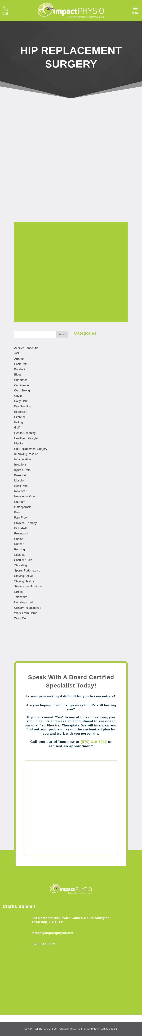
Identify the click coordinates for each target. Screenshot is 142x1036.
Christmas (21, 380)
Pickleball (20, 528)
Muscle (19, 480)
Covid (18, 396)
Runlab (18, 539)
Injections (20, 464)
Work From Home (25, 613)
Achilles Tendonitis (26, 348)
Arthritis (19, 358)
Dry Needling (22, 406)
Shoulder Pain (23, 560)
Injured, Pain (22, 470)
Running (19, 549)
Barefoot (19, 369)
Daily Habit (21, 401)
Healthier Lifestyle (26, 438)
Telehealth (20, 597)
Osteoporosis (23, 507)
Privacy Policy (90, 1029)
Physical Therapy (25, 523)
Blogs (46, 178)
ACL (17, 353)
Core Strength (23, 390)
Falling (18, 422)
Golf (17, 427)
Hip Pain (19, 443)
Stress (18, 591)
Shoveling (20, 565)
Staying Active (23, 576)
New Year (20, 491)
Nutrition (19, 501)
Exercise (20, 417)
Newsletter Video (25, 496)
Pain (17, 512)
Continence (21, 385)
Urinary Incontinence (27, 607)
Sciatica (19, 554)
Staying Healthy (24, 581)
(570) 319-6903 (94, 742)
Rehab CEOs (50, 1029)
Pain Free (20, 517)
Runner (19, 544)
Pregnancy (21, 533)
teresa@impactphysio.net (52, 933)
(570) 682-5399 (108, 1029)
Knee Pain (99, 178)
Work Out (20, 618)
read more (32, 196)
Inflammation (22, 459)
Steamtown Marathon (28, 586)
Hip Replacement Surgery (71, 178)
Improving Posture (26, 454)
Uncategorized (23, 602)
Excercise (20, 411)
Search (62, 334)
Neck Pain (21, 486)
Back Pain (20, 364)
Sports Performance (27, 570)
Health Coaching (25, 433)
